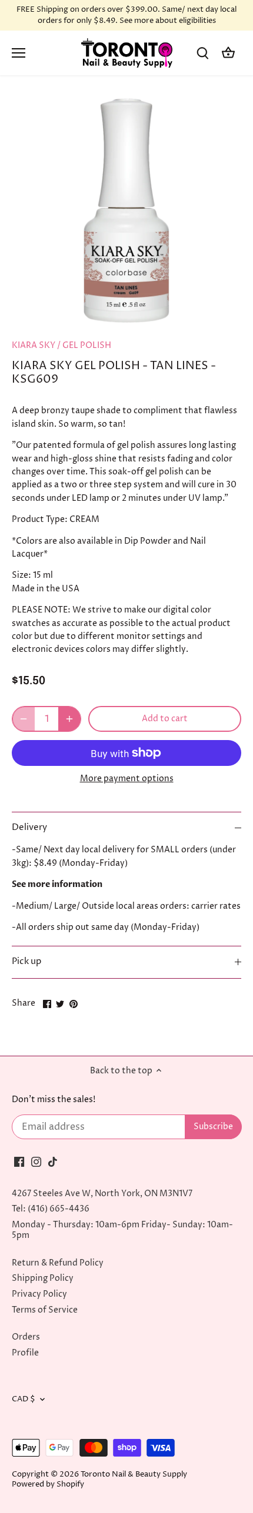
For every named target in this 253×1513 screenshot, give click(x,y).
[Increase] (69, 719)
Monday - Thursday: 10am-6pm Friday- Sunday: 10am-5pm (122, 1230)
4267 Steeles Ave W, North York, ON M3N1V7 (102, 1193)
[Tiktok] (53, 1162)
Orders (26, 1337)
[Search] (202, 53)
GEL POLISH (86, 345)
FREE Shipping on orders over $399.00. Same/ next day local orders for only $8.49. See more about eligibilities (126, 15)
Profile (25, 1352)
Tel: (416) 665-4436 (50, 1208)
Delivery (29, 828)
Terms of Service (45, 1309)
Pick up (26, 962)
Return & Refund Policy (58, 1262)
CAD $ (23, 1399)
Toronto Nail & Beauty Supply (134, 1474)
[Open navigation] (18, 53)
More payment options (127, 778)
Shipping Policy (43, 1278)
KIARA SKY (33, 345)
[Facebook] (19, 1162)
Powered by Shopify (48, 1484)
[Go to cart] (228, 53)
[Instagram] (36, 1162)
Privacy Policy (39, 1294)
